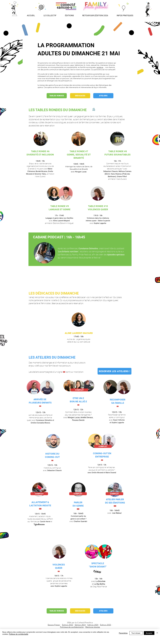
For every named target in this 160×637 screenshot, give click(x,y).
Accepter (149, 633)
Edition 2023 (80, 625)
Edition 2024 (92, 625)
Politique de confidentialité (72, 627)
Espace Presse (54, 625)
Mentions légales (92, 627)
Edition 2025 (105, 625)
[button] (69, 14)
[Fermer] (157, 633)
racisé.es (100, 67)
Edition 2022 (67, 625)
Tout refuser (135, 633)
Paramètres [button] (123, 633)
